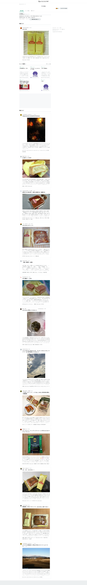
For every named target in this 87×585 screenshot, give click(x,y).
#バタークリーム (43, 150)
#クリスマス (24, 150)
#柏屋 (33, 272)
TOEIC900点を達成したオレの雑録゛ (27, 190)
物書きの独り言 (24, 156)
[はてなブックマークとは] (25, 63)
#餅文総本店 (37, 344)
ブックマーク (22, 67)
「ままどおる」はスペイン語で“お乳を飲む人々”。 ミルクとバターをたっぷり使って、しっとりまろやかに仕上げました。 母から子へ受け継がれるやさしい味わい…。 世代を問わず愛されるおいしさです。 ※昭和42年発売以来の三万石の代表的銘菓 (45, 74)
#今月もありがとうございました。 (27, 304)
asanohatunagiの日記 (25, 27)
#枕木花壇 (24, 151)
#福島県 (35, 463)
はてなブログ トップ (23, 4)
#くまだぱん (40, 272)
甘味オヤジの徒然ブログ (25, 468)
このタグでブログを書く (63, 8)
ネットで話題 (27, 10)
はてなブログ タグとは (56, 29)
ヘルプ (60, 29)
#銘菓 (28, 272)
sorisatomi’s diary (24, 260)
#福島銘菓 (35, 424)
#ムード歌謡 (30, 219)
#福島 (33, 344)
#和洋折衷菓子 (43, 424)
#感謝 (35, 304)
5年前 (30, 468)
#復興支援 (42, 463)
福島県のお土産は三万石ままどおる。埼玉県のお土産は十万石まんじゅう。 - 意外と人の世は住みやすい (24, 82)
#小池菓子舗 (45, 272)
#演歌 (27, 219)
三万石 (42, 81)
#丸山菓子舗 (31, 386)
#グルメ (41, 537)
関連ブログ (32, 10)
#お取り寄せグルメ (25, 538)
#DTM (46, 217)
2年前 (35, 114)
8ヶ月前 (30, 27)
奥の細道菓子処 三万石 (24, 68)
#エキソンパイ (32, 217)
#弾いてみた (42, 217)
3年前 (28, 156)
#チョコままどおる (38, 500)
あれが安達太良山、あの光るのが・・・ (27, 114)
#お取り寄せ (46, 537)
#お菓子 (30, 538)
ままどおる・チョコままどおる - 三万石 (35, 69)
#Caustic (23, 219)
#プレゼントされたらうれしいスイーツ (43, 386)
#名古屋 (26, 344)
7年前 (35, 543)
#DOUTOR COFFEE (25, 463)
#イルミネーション (37, 150)
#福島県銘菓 (24, 272)
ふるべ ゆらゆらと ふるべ (26, 223)
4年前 (45, 308)
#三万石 (28, 59)
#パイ (32, 424)
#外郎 (23, 344)
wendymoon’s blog (25, 349)
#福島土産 (37, 256)
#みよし (36, 272)
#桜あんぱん (37, 217)
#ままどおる (24, 59)
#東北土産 (38, 424)
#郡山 (23, 186)
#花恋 (23, 386)
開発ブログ (63, 29)
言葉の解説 (21, 10)
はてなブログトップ (55, 30)
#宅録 (48, 217)
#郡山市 (48, 463)
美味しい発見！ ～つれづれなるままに (33, 308)
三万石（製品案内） (44, 68)
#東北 (45, 463)
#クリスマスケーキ (30, 150)
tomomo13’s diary (24, 505)
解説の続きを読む (35, 19)
